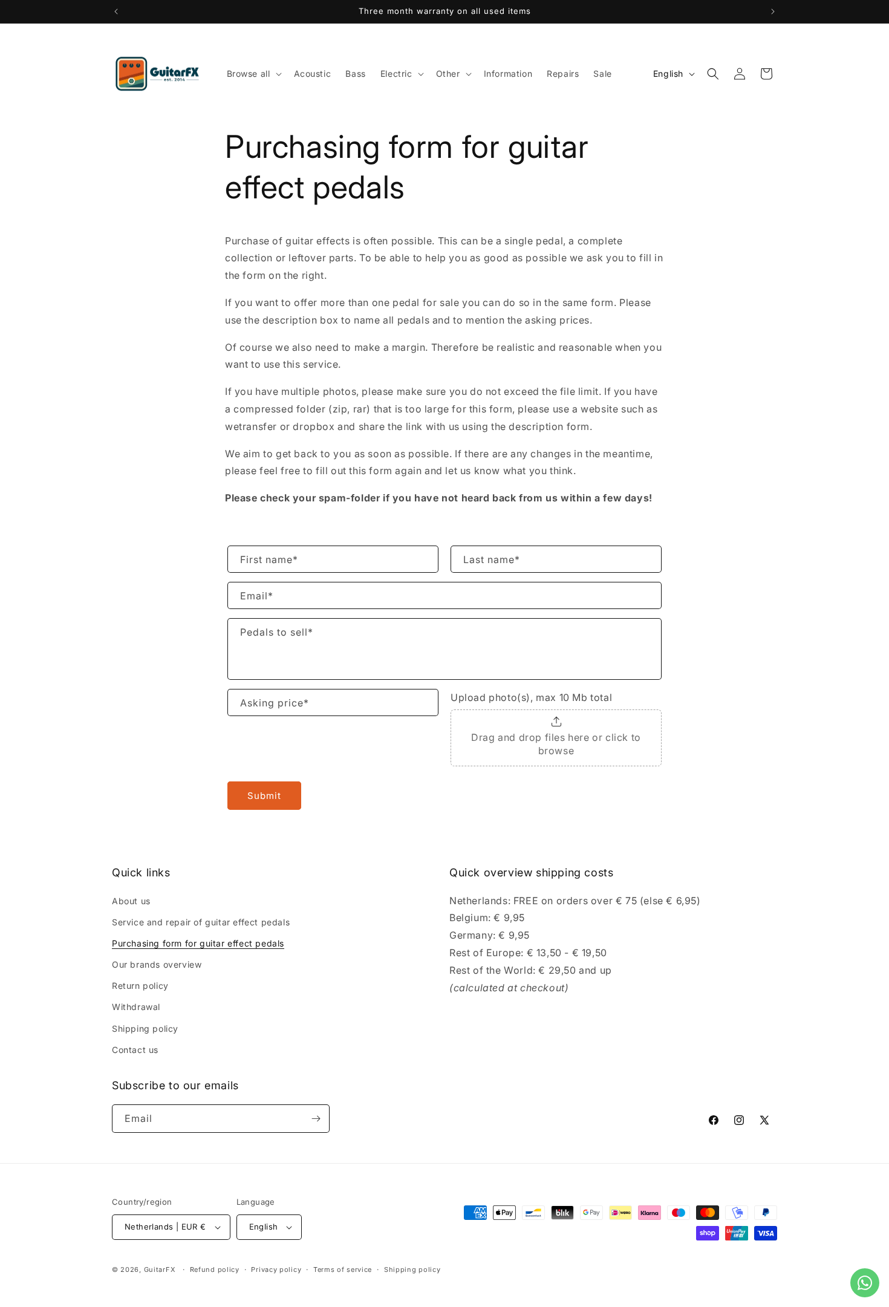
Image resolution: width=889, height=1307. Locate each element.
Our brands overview (156, 964)
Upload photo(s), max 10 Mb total (531, 697)
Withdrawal (136, 1007)
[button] (253, 73)
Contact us (135, 1050)
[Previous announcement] (116, 11)
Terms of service (342, 1269)
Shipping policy (145, 1028)
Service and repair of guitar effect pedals (201, 922)
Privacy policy (276, 1269)
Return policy (140, 985)
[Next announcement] (773, 11)
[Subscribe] (315, 1118)
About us (131, 901)
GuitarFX (160, 1269)
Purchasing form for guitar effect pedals (198, 943)
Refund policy (214, 1269)
